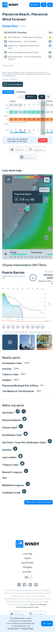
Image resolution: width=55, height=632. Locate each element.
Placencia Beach (22, 194)
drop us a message (38, 604)
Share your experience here (38, 502)
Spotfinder (27, 563)
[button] (41, 278)
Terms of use (33, 607)
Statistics (21, 92)
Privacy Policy (21, 607)
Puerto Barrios (13, 272)
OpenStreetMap (38, 248)
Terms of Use (27, 628)
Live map (27, 554)
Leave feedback (15, 84)
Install (43, 140)
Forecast (8, 92)
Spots (27, 558)
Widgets (27, 567)
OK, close (47, 623)
